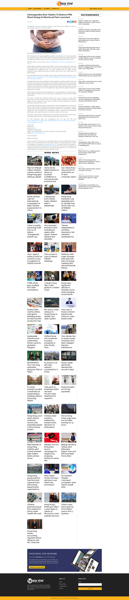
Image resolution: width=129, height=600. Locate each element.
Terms (60, 582)
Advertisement (62, 586)
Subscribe (90, 588)
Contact (61, 588)
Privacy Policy (62, 584)
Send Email (33, 128)
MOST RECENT (38, 8)
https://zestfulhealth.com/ (38, 133)
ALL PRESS (47, 8)
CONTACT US (55, 8)
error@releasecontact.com (49, 144)
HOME (30, 8)
